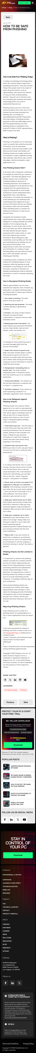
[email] (25, 680)
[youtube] (24, 819)
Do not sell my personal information (16, 1017)
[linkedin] (15, 680)
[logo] (8, 3)
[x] (10, 680)
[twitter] (18, 819)
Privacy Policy (14, 1030)
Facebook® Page (12, 633)
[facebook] (5, 680)
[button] (32, 2)
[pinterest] (20, 680)
